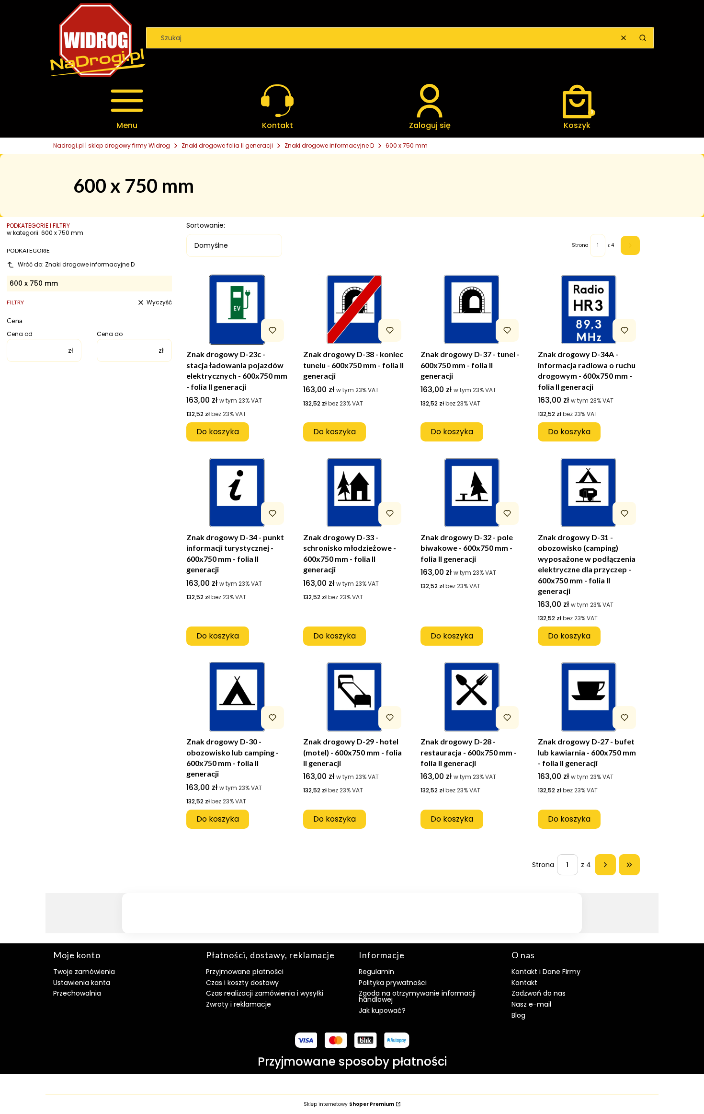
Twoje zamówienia (84, 971)
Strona (580, 245)
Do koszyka (217, 431)
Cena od (20, 334)
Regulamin (376, 971)
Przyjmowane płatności (245, 971)
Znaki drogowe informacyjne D (329, 145)
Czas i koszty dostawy (242, 982)
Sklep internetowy (349, 1104)
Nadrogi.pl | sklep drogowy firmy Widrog (111, 145)
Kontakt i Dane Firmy (545, 971)
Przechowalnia (77, 993)
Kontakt (524, 982)
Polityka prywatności (393, 982)
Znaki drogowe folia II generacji (227, 145)
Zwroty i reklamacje (238, 1004)
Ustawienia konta (81, 982)
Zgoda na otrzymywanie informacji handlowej (417, 996)
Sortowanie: (205, 225)
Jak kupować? (382, 1010)
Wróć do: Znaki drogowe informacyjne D (76, 264)
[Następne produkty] (605, 864)
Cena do (110, 334)
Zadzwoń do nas (538, 993)
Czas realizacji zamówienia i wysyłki (264, 993)
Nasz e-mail (531, 1004)
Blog (518, 1015)
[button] (642, 38)
